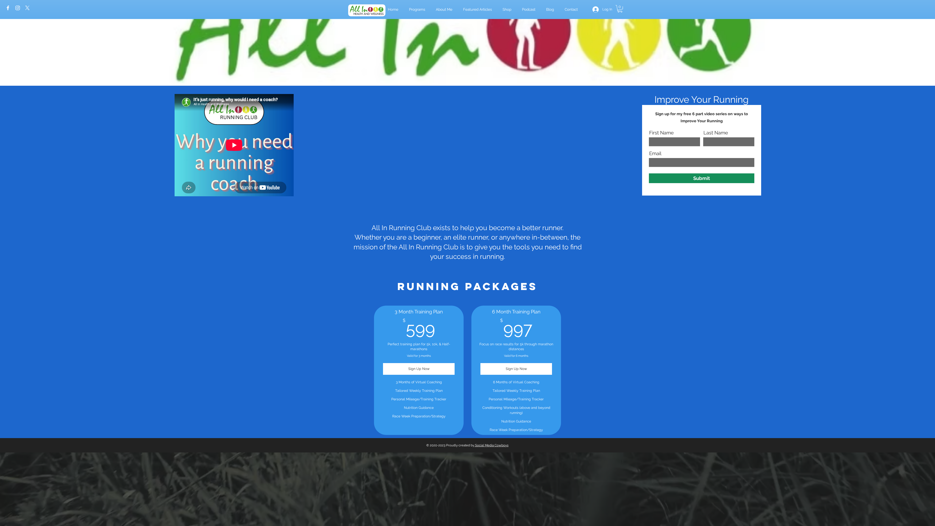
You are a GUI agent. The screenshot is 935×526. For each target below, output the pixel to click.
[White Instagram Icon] (18, 8)
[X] (27, 8)
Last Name (715, 132)
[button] (507, 9)
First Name (661, 132)
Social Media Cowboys (491, 445)
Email (655, 153)
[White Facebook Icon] (8, 8)
